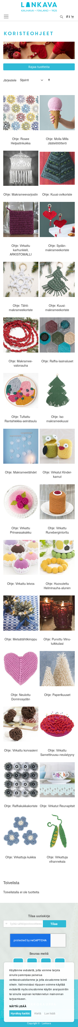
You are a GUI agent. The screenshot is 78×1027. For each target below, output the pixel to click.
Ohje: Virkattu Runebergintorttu (57, 530)
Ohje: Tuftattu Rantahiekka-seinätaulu (21, 418)
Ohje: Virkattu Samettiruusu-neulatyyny (57, 752)
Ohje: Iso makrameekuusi (57, 418)
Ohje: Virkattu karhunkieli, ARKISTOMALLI (21, 249)
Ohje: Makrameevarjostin (20, 194)
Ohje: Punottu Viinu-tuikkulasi (57, 641)
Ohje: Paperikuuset (57, 694)
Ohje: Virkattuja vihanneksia (57, 859)
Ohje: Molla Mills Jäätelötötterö (57, 141)
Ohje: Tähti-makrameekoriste (21, 307)
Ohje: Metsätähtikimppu (21, 639)
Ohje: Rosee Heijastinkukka (21, 141)
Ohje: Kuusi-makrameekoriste (57, 307)
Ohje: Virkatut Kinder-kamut (57, 474)
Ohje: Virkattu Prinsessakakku (20, 530)
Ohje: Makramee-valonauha (21, 363)
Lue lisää (49, 1013)
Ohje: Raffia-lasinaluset (57, 361)
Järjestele (9, 80)
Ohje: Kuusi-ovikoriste (57, 194)
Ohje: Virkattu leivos (20, 583)
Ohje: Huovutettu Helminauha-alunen (57, 585)
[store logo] (39, 7)
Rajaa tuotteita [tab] (39, 67)
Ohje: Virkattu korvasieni (20, 750)
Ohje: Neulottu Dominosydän (21, 696)
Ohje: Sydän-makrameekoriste (57, 247)
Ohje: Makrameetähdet (21, 472)
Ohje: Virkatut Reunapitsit (57, 806)
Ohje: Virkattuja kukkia (20, 857)
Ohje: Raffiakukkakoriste (20, 806)
